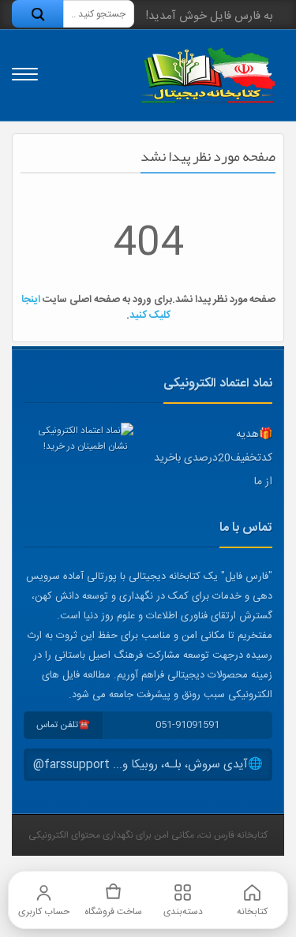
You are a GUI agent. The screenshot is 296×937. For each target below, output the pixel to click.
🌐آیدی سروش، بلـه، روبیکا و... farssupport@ (148, 765)
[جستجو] (37, 14)
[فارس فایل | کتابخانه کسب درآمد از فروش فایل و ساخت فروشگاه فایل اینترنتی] (207, 75)
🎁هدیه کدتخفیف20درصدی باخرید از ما (213, 458)
